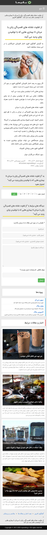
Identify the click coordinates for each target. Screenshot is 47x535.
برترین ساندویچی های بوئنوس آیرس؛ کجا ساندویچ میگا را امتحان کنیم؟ (23, 492)
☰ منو (42, 8)
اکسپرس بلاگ (38, 312)
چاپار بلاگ (39, 306)
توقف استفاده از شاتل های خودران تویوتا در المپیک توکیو (24, 447)
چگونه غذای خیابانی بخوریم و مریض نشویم (28, 402)
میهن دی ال (39, 300)
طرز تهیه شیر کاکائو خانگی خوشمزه (31, 356)
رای (14, 194)
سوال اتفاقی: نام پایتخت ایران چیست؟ (32, 270)
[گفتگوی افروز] (23, 2)
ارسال (41, 280)
